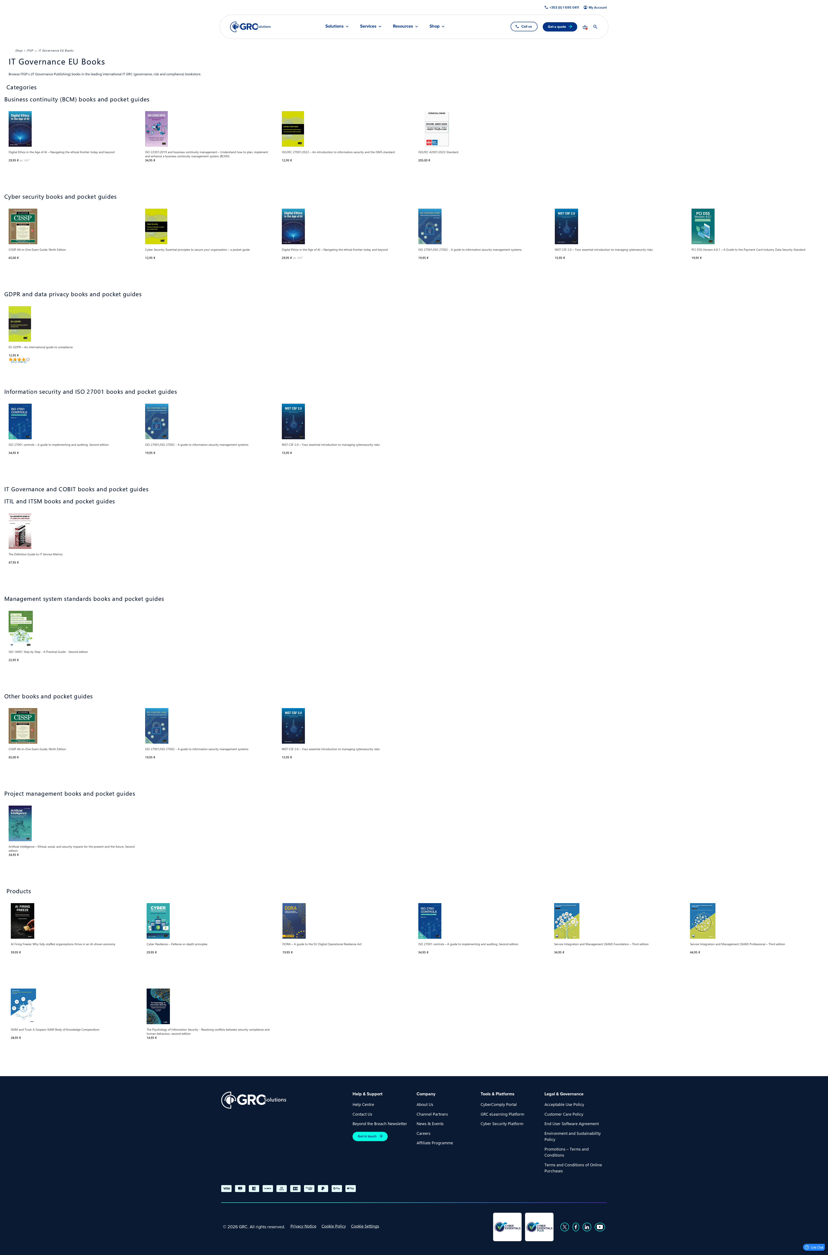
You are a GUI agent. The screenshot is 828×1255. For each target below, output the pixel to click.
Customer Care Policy (563, 1114)
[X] (564, 1227)
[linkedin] (587, 1227)
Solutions (334, 26)
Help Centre (363, 1104)
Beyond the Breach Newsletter (380, 1123)
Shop (435, 26)
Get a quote (557, 26)
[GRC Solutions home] (284, 1100)
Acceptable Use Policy (564, 1104)
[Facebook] (575, 1227)
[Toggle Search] (595, 26)
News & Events (430, 1123)
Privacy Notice (303, 1226)
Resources (403, 26)
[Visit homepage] (250, 27)
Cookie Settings (365, 1226)
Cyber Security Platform (502, 1123)
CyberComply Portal (499, 1104)
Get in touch (367, 1136)
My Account (598, 7)
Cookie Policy (333, 1226)
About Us (425, 1104)
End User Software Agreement (571, 1123)
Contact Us (362, 1114)
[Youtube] (600, 1227)
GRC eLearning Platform (502, 1114)
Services (368, 26)
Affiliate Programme (435, 1142)
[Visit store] (585, 27)
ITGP (30, 50)
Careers (423, 1133)
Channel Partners (432, 1114)
